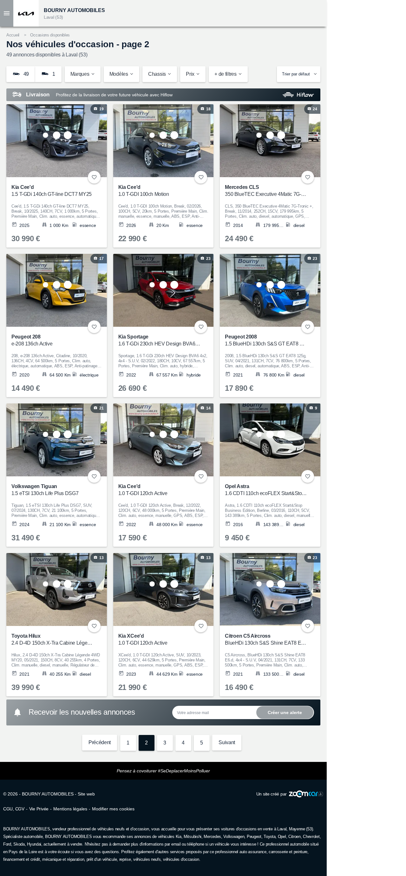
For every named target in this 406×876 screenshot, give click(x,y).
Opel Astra (266, 490)
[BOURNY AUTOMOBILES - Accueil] (26, 13)
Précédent (99, 742)
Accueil (12, 35)
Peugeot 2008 (266, 340)
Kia (178, 836)
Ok (285, 712)
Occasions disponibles (50, 35)
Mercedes (212, 836)
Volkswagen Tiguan (44, 490)
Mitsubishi (192, 836)
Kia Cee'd (51, 190)
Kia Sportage (159, 340)
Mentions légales (70, 808)
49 (25, 74)
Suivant (227, 742)
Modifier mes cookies (113, 808)
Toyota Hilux (52, 639)
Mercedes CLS (266, 190)
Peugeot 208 (31, 340)
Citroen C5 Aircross (266, 639)
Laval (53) (53, 17)
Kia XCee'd (142, 639)
